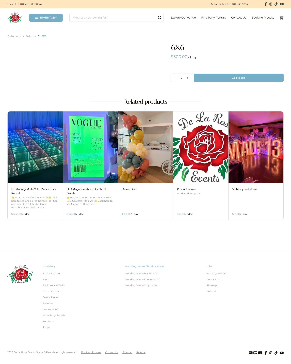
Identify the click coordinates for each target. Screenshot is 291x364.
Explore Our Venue (183, 17)
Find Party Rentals (213, 17)
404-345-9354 (240, 4)
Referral (211, 291)
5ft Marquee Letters (244, 189)
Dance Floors (50, 297)
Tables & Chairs (51, 273)
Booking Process (263, 17)
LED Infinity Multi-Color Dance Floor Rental (33, 191)
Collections (14, 36)
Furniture (48, 321)
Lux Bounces (50, 309)
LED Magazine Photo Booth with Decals (87, 191)
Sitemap (212, 285)
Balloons (31, 36)
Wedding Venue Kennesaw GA (142, 279)
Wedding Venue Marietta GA (141, 273)
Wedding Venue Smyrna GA (141, 285)
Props (46, 327)
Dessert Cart (129, 189)
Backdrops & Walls (54, 285)
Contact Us (238, 17)
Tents (46, 279)
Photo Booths (51, 291)
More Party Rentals (54, 315)
